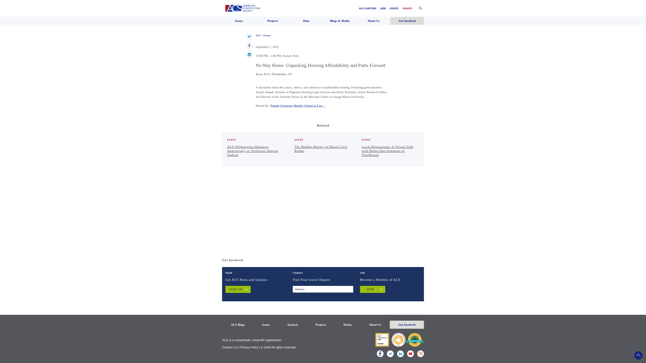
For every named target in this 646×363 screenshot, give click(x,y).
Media (347, 324)
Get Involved (407, 324)
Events (394, 8)
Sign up (236, 289)
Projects (320, 324)
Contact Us (229, 347)
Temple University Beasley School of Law (298, 105)
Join (383, 8)
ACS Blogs (238, 324)
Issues (266, 324)
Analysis (292, 324)
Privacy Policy (249, 347)
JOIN (370, 289)
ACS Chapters (367, 8)
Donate (407, 8)
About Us (375, 324)
